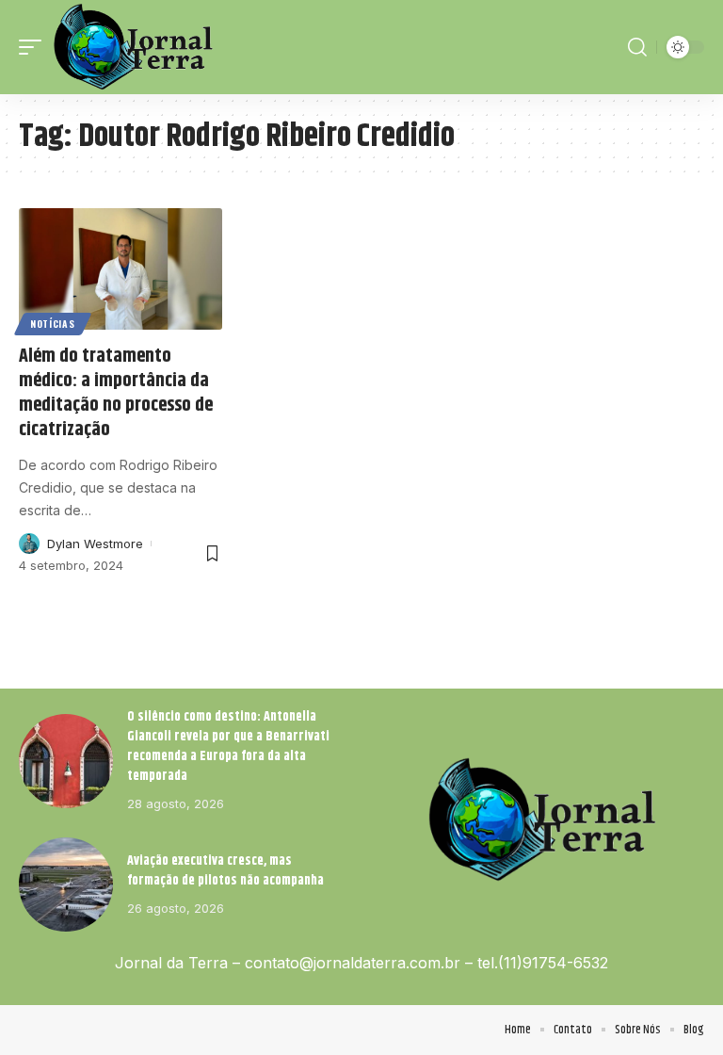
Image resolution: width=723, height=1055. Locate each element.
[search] (637, 47)
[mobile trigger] (35, 47)
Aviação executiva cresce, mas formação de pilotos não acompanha (225, 871)
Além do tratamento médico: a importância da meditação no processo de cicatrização (116, 393)
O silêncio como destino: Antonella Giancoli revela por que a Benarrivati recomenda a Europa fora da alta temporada (228, 746)
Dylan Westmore (95, 543)
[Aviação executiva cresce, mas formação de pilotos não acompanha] (66, 884)
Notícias (52, 323)
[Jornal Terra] (133, 47)
